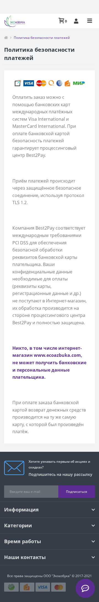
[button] (76, 21)
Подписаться (76, 491)
